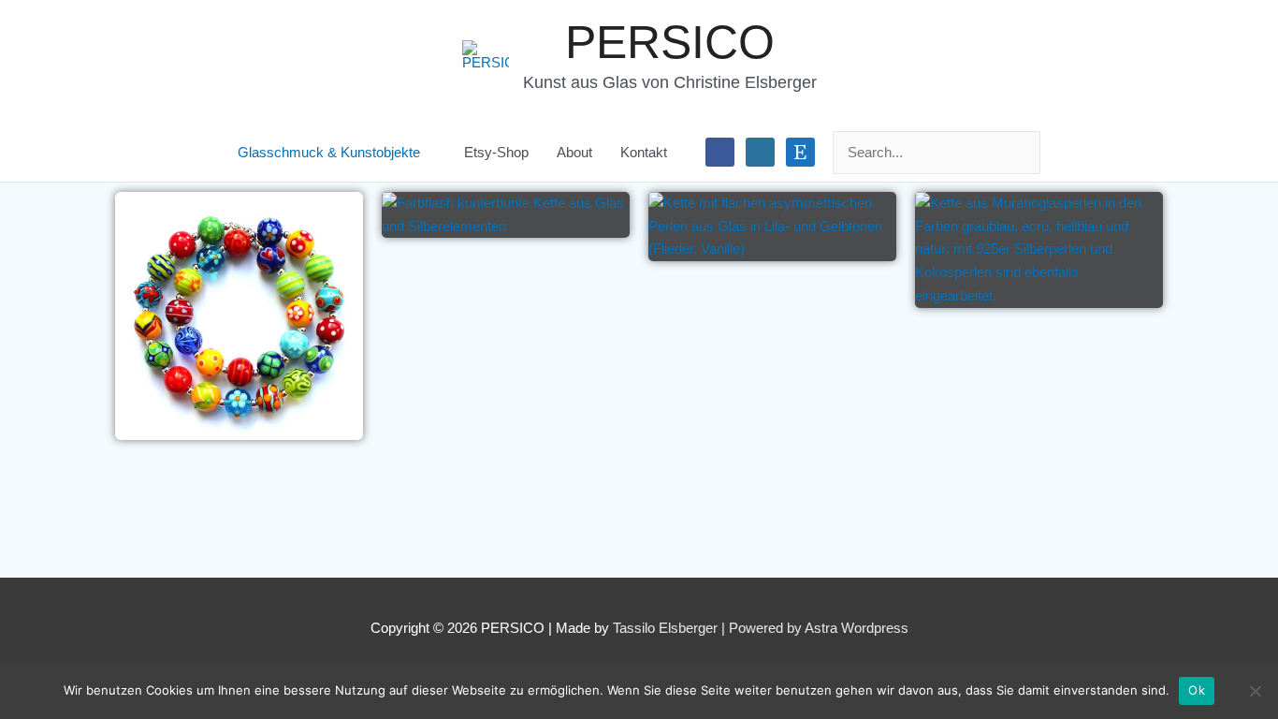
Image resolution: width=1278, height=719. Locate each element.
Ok (1196, 689)
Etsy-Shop (496, 152)
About (574, 152)
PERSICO (670, 42)
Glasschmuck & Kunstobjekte (329, 152)
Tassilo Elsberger (665, 628)
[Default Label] (760, 151)
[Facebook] (719, 151)
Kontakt (643, 152)
